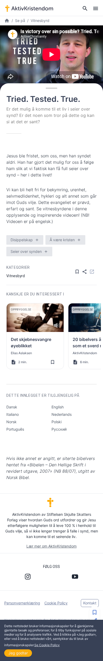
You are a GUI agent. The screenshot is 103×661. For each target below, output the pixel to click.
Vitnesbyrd (40, 20)
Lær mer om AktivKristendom (51, 546)
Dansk (11, 407)
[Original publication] (92, 271)
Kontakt (89, 603)
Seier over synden (26, 251)
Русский (59, 429)
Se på (20, 20)
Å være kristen (62, 240)
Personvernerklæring (22, 603)
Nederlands (62, 414)
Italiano (12, 414)
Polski (57, 422)
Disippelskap (22, 240)
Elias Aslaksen (21, 353)
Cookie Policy (56, 603)
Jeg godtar (18, 653)
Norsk (11, 422)
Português (15, 429)
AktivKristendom (85, 353)
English (58, 407)
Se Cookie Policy (47, 645)
